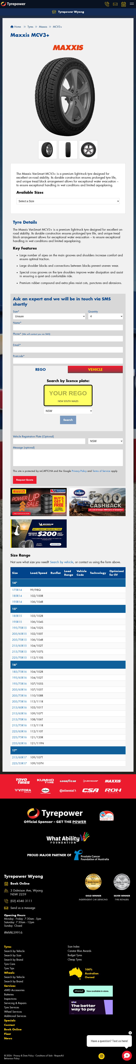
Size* (16, 311)
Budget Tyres (75, 955)
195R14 (17, 602)
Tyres (7, 947)
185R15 (17, 616)
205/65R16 (19, 689)
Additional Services (15, 1016)
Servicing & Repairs (15, 1003)
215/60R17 (19, 757)
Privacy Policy (79, 471)
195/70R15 (19, 628)
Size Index (73, 946)
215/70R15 (19, 651)
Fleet (7, 1034)
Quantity (93, 311)
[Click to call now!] (107, 4)
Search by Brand (13, 959)
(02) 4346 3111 (21, 901)
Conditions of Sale (44, 1055)
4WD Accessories (14, 990)
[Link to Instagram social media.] (101, 1056)
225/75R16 (19, 737)
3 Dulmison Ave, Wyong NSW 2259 (26, 892)
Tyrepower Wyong (70, 12)
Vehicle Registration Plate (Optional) (33, 436)
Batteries (9, 994)
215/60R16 (19, 707)
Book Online (13, 1029)
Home (17, 26)
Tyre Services (11, 1007)
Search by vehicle (61, 562)
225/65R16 (19, 731)
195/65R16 (19, 677)
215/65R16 (19, 713)
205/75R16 (19, 695)
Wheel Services (13, 1011)
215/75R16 (19, 725)
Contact (9, 1025)
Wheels (9, 973)
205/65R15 (19, 634)
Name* (17, 323)
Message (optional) (24, 447)
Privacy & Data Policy (24, 1055)
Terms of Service (101, 471)
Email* (17, 345)
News (8, 1038)
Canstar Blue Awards (79, 951)
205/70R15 (19, 640)
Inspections (10, 999)
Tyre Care (9, 964)
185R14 (17, 596)
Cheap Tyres (75, 959)
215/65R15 (19, 645)
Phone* (31, 334)
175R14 (17, 590)
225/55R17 (19, 763)
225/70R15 (19, 657)
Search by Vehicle (14, 951)
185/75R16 (19, 671)
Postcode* (19, 356)
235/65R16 (19, 743)
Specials (9, 1020)
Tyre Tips (9, 968)
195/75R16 (19, 683)
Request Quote (24, 479)
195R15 (17, 622)
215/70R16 (19, 719)
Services (9, 986)
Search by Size (12, 955)
